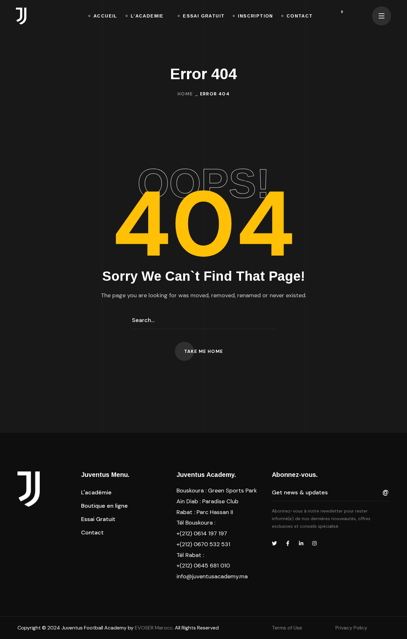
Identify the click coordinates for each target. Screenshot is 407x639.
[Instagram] (314, 543)
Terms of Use (287, 627)
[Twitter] (274, 543)
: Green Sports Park (216, 490)
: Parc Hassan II (204, 512)
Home (185, 94)
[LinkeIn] (301, 543)
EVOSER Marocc (154, 627)
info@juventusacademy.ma (212, 576)
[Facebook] (288, 543)
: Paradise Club (207, 501)
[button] (345, 16)
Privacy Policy (351, 627)
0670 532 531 (212, 544)
